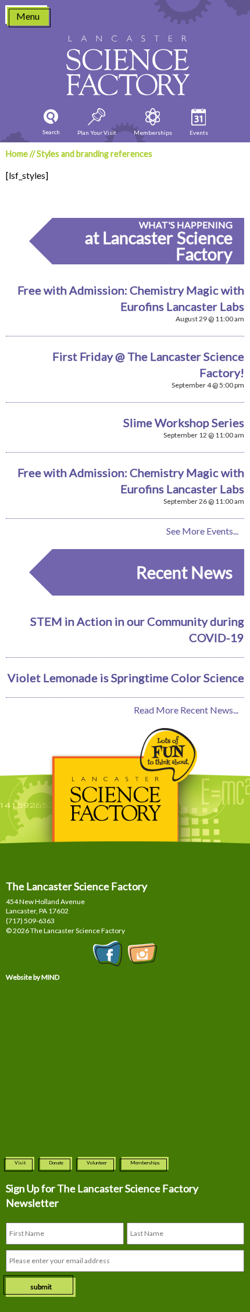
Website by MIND (32, 977)
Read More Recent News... (186, 709)
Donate (56, 1163)
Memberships (145, 1163)
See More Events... (202, 530)
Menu (28, 15)
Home (17, 154)
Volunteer (97, 1163)
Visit (20, 1163)
